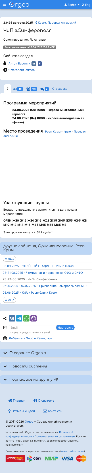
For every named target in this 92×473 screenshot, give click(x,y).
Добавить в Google (30, 338)
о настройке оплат (72, 451)
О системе (45, 400)
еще (10, 258)
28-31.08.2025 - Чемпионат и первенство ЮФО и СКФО (43, 272)
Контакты (54, 411)
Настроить (65, 327)
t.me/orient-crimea (21, 70)
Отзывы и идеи (23, 411)
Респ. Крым (53, 131)
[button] (72, 4)
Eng (87, 4)
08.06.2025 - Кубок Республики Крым (30, 292)
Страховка (59, 88)
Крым (67, 131)
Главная (18, 400)
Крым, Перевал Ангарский (56, 22)
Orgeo (29, 421)
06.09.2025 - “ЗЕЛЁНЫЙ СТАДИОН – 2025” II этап (38, 266)
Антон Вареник (19, 63)
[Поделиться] (12, 318)
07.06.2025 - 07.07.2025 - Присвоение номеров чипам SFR (44, 286)
